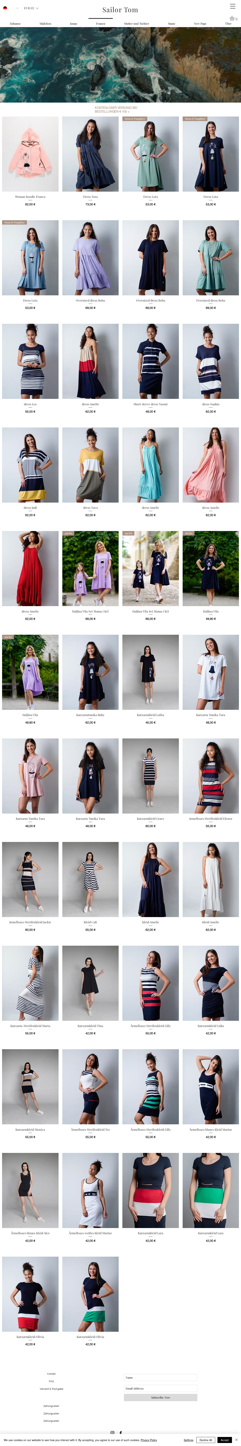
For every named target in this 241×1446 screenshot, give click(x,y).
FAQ (51, 1381)
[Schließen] (236, 1440)
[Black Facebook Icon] (120, 1433)
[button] (232, 6)
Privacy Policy (149, 1440)
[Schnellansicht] (30, 154)
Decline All (206, 1440)
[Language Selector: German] (10, 8)
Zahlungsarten (51, 1420)
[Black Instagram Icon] (112, 1433)
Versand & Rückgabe (51, 1388)
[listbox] (31, 8)
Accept (225, 1440)
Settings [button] (188, 1440)
